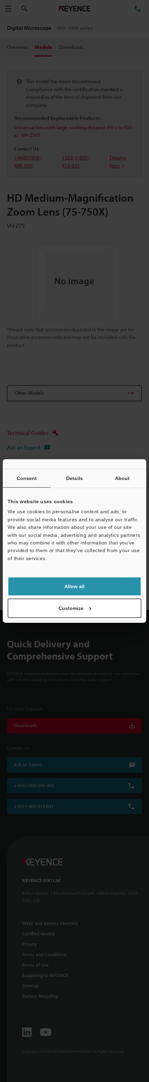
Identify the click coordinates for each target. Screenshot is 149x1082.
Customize (71, 608)
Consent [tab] (27, 478)
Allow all (74, 586)
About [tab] (122, 478)
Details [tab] (74, 478)
